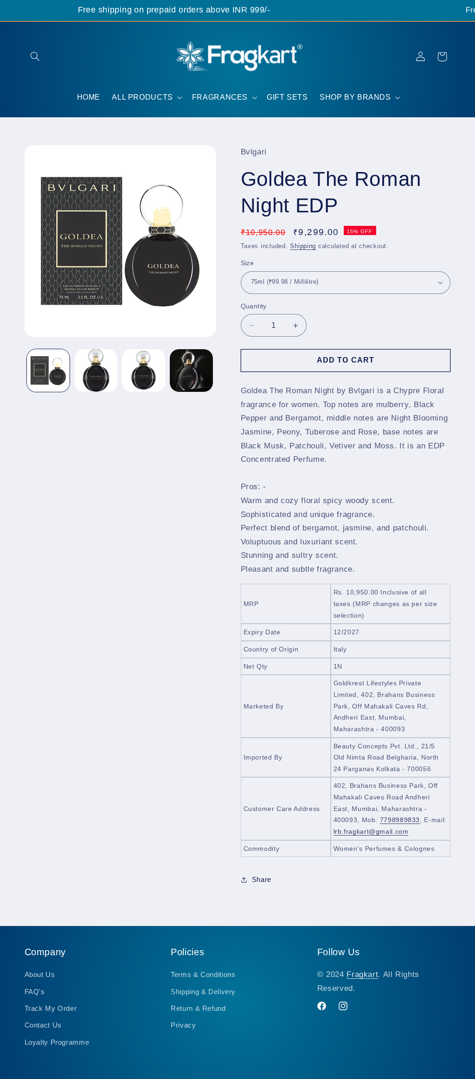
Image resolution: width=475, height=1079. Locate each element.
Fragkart (362, 974)
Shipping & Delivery (203, 992)
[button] (35, 56)
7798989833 (400, 820)
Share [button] (261, 879)
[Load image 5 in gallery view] (191, 370)
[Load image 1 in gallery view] (48, 370)
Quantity (254, 306)
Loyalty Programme (57, 1042)
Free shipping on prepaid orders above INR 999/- (174, 10)
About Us (40, 974)
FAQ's (35, 992)
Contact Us (43, 1025)
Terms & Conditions (203, 974)
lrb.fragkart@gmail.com (371, 831)
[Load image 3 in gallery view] (143, 370)
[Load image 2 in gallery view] (96, 370)
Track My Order (51, 1008)
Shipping (303, 246)
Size (247, 263)
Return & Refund (198, 1008)
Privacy (183, 1025)
